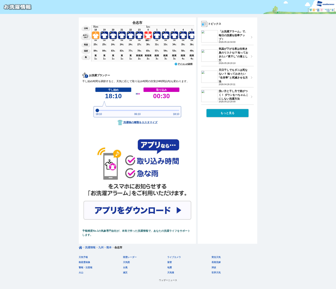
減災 (125, 272)
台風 (125, 267)
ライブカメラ (174, 257)
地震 (169, 267)
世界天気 (216, 272)
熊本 (109, 247)
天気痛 (170, 272)
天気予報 (83, 257)
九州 (101, 247)
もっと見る (227, 112)
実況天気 (216, 257)
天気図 (126, 262)
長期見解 (216, 262)
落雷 (169, 262)
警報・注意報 (85, 267)
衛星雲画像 (84, 262)
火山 (81, 272)
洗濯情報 (90, 247)
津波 (214, 267)
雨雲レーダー (130, 257)
